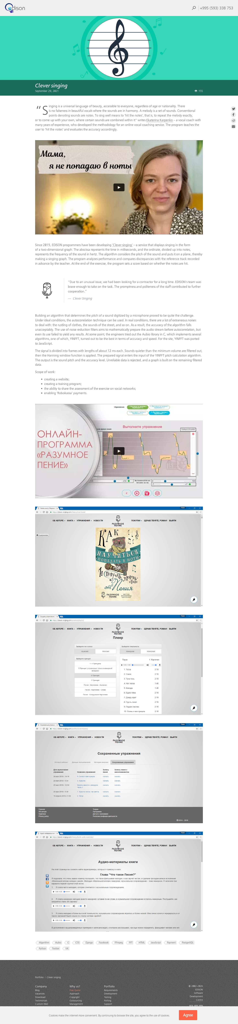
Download (40, 997)
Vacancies (40, 993)
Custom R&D (41, 1004)
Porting (107, 1000)
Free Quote (75, 990)
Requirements (111, 990)
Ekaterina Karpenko (159, 120)
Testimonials (41, 1000)
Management (76, 1004)
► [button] (119, 187)
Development (110, 993)
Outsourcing (76, 1000)
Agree (188, 1015)
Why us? (75, 986)
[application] (119, 187)
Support (108, 1004)
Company (41, 986)
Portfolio (109, 986)
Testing (107, 997)
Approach (74, 993)
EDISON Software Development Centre (196, 994)
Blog (37, 990)
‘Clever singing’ (122, 245)
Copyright (74, 997)
